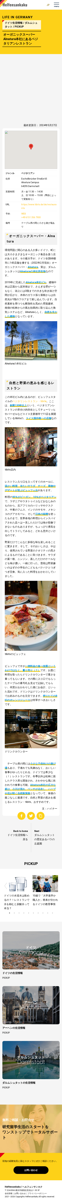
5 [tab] (28, 913)
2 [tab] (14, 913)
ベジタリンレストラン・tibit (29, 401)
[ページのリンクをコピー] (41, 816)
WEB (23, 213)
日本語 (47, 5)
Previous (5, 886)
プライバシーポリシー (37, 1193)
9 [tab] (47, 913)
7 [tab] (38, 913)
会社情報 (8, 1193)
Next (56, 886)
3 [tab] (19, 913)
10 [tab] (52, 913)
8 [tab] (43, 913)
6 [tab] (33, 913)
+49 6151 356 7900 (31, 217)
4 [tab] (23, 913)
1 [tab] (9, 913)
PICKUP (6, 978)
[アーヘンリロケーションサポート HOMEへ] (13, 3)
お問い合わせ (31, 1170)
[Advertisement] (31, 90)
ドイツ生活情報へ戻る (17, 837)
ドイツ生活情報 (14, 22)
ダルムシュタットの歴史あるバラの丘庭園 (44, 839)
